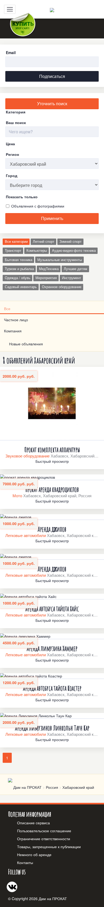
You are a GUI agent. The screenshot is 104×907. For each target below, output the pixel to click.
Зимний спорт (70, 241)
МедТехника (49, 268)
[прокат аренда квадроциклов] (52, 477)
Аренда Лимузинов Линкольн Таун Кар (52, 728)
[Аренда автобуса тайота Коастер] (52, 676)
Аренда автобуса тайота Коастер (52, 688)
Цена (10, 143)
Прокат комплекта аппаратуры (52, 449)
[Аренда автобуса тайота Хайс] (52, 597)
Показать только (22, 196)
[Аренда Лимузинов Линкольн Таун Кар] (52, 716)
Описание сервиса (33, 822)
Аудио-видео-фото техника (74, 250)
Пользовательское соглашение (44, 830)
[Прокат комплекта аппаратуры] (52, 404)
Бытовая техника (18, 259)
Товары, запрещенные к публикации (49, 846)
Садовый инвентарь (21, 286)
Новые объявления (25, 343)
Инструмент (71, 277)
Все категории (16, 241)
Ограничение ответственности (43, 838)
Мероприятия (46, 277)
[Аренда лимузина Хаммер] (52, 636)
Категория (15, 112)
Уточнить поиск (52, 103)
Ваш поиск (16, 122)
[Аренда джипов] (52, 517)
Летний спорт (43, 241)
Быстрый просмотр (52, 461)
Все (7, 308)
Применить (52, 218)
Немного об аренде (34, 854)
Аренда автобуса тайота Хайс (52, 608)
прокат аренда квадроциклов (52, 489)
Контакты (25, 862)
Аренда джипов (52, 529)
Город (11, 175)
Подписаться (52, 76)
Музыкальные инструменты (59, 259)
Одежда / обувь (17, 277)
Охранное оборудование (61, 286)
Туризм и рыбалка (19, 268)
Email (11, 52)
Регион (12, 154)
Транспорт (13, 250)
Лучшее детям (75, 268)
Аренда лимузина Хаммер (52, 648)
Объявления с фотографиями (37, 206)
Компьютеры (36, 250)
